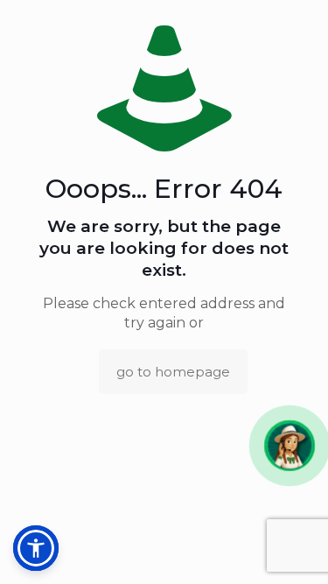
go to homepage (173, 371)
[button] (289, 445)
